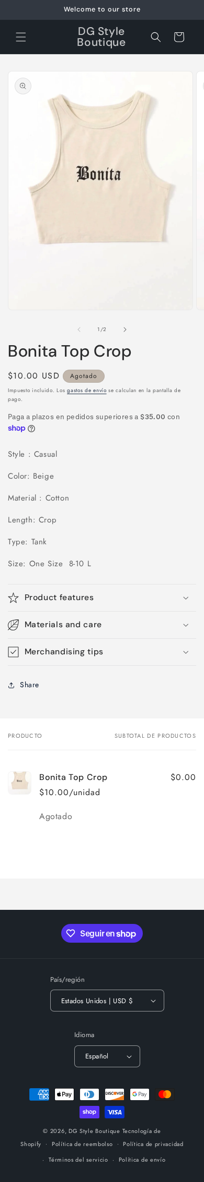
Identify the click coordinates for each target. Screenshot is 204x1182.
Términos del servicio (78, 1159)
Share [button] (29, 684)
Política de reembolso (82, 1144)
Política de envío (142, 1159)
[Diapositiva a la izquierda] (78, 329)
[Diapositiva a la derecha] (125, 329)
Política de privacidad (153, 1144)
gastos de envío (87, 390)
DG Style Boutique (95, 1131)
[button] (20, 37)
